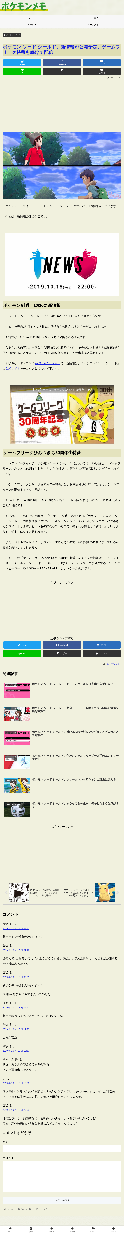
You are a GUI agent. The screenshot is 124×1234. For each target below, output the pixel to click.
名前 (5, 1142)
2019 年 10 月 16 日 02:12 (16, 950)
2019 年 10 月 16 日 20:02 (16, 1110)
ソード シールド (12, 35)
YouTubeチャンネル (47, 363)
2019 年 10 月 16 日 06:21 (16, 977)
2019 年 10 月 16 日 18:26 (16, 1083)
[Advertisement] (62, 104)
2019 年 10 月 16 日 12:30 (16, 1050)
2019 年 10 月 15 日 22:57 (16, 928)
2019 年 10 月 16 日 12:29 (16, 1029)
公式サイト (12, 368)
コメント (8, 1158)
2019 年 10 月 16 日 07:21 (16, 1007)
